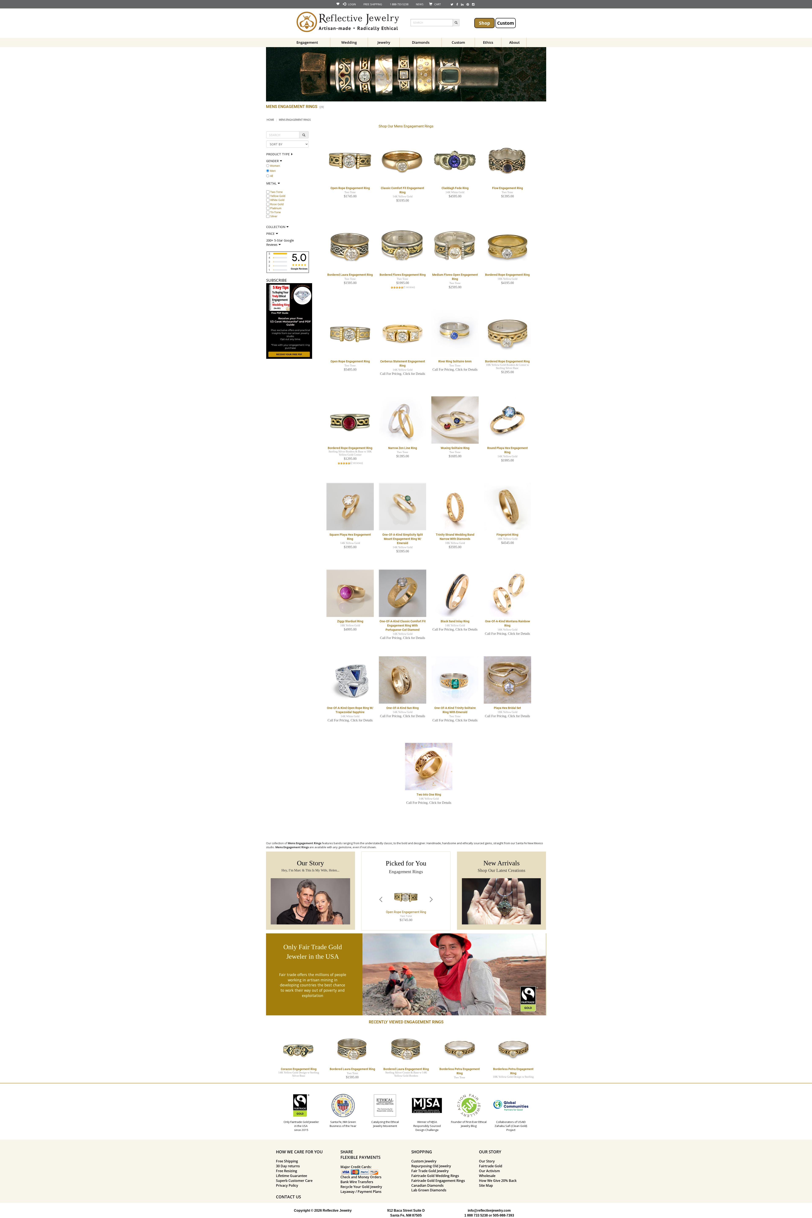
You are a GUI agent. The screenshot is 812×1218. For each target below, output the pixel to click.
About (514, 42)
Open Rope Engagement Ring (350, 188)
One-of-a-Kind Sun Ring (402, 708)
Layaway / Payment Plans (360, 1191)
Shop (484, 23)
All (271, 176)
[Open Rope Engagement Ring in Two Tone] (350, 160)
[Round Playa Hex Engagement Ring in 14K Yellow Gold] (507, 420)
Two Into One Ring (429, 794)
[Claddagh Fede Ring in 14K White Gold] (455, 160)
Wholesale (487, 1175)
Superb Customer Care (294, 1180)
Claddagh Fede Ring (455, 188)
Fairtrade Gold (490, 1166)
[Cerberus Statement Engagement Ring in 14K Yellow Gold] (402, 333)
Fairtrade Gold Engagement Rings (438, 1180)
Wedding (349, 42)
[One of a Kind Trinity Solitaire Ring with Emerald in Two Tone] (455, 680)
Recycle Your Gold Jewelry (361, 1186)
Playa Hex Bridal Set (507, 708)
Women (275, 166)
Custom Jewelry (423, 1161)
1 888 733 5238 (476, 1215)
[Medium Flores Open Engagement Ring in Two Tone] (455, 247)
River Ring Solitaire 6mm (455, 361)
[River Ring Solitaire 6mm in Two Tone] (455, 333)
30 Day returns (288, 1166)
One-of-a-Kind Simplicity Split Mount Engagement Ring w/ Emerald (402, 539)
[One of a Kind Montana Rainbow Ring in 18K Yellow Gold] (507, 593)
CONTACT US (288, 1196)
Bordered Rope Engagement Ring (507, 274)
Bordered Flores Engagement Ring (403, 274)
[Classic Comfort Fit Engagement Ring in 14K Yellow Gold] (402, 160)
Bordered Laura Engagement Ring (350, 274)
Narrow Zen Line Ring (402, 448)
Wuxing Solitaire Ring (455, 448)
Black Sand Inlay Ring (455, 621)
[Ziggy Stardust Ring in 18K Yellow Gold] (350, 593)
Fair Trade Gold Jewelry (430, 1171)
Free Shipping (287, 1161)
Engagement (307, 42)
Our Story (487, 1161)
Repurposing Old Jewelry (431, 1166)
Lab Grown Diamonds (428, 1190)
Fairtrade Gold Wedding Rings (435, 1175)
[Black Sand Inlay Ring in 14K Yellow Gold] (455, 593)
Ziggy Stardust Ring (350, 621)
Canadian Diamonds (427, 1185)
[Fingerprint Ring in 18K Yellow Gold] (507, 506)
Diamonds (420, 42)
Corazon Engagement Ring (299, 1069)
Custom (505, 23)
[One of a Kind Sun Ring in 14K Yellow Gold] (402, 680)
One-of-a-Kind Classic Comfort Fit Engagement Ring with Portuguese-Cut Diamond (403, 625)
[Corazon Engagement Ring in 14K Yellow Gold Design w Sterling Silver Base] (299, 1048)
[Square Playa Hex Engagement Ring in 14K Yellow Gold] (350, 506)
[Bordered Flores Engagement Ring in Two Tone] (402, 247)
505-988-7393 (503, 1215)
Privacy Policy (287, 1185)
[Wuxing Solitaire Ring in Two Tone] (455, 420)
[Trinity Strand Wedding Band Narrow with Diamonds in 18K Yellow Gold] (455, 506)
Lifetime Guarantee (291, 1175)
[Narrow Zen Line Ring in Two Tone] (402, 420)
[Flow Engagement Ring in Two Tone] (507, 160)
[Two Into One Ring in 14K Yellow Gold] (429, 766)
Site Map (486, 1185)
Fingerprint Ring (507, 534)
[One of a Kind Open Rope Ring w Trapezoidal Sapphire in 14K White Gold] (350, 680)
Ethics (488, 42)
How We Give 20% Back (498, 1180)
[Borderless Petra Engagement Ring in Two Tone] (460, 1048)
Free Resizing (286, 1171)
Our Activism (489, 1171)
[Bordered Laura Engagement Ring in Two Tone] (350, 247)
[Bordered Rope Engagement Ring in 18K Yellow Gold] (507, 247)
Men (273, 171)
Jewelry (383, 42)
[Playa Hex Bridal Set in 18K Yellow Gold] (507, 680)
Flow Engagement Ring (507, 188)
